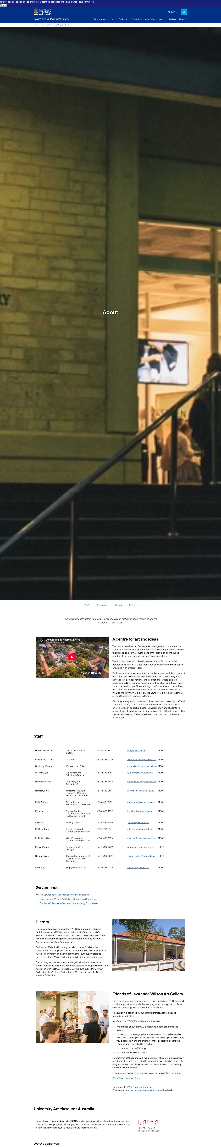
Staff (87, 605)
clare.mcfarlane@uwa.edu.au (141, 838)
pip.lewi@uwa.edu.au (138, 822)
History (118, 605)
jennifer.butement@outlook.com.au (144, 1090)
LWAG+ (172, 19)
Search (184, 12)
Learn (160, 19)
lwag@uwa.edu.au (136, 750)
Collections (137, 19)
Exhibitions (124, 19)
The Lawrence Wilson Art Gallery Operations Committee (68, 899)
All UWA (171, 12)
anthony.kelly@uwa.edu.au (140, 802)
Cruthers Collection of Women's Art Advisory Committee (69, 903)
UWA (35, 25)
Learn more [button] (88, 1)
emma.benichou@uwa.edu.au (142, 766)
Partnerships (100, 19)
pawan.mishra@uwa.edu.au (140, 847)
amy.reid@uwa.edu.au (138, 867)
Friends (132, 605)
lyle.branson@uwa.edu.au (140, 772)
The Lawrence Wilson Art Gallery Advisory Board (64, 894)
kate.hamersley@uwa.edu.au (141, 781)
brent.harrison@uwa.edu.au (140, 790)
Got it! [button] (3, 5)
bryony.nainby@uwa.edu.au (141, 856)
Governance (102, 605)
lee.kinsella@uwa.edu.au (139, 811)
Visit (114, 19)
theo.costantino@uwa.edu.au (141, 759)
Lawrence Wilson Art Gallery (51, 25)
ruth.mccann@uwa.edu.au (140, 829)
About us (183, 19)
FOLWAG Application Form (126, 1078)
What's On (150, 19)
